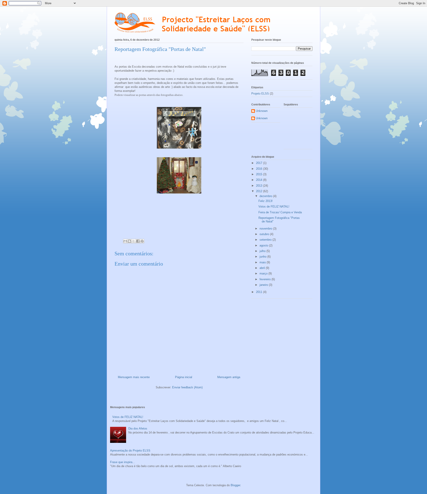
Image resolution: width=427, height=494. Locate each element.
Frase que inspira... (122, 462)
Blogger (235, 485)
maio (263, 262)
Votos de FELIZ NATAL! (273, 206)
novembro (266, 228)
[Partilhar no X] (133, 241)
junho (263, 256)
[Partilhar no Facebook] (138, 241)
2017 (259, 163)
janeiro (264, 284)
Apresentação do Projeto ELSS (130, 450)
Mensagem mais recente (134, 377)
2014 (259, 179)
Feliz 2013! (265, 201)
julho (263, 251)
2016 (259, 168)
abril (263, 268)
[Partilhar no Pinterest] (142, 241)
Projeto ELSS (260, 93)
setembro (266, 239)
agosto (264, 245)
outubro (265, 234)
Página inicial (183, 377)
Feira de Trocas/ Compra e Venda (280, 212)
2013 (259, 185)
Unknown (262, 111)
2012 (259, 191)
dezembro (266, 196)
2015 (259, 174)
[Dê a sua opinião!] (129, 241)
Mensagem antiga (228, 377)
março (264, 273)
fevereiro (266, 279)
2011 (259, 292)
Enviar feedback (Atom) (187, 387)
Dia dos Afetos (137, 428)
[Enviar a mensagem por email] (125, 241)
